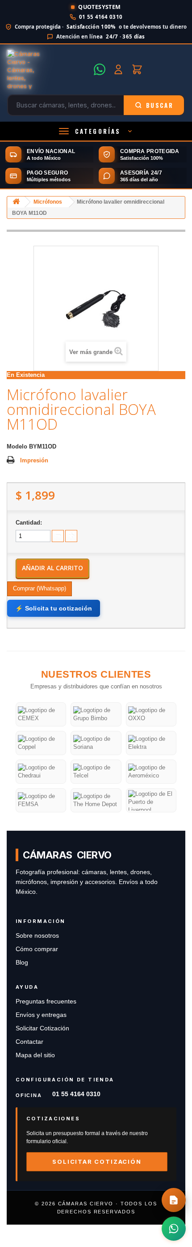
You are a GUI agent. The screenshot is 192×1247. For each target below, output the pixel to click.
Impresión (34, 460)
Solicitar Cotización (42, 1028)
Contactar (29, 1041)
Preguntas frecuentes (46, 1001)
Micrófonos (47, 202)
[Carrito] (137, 69)
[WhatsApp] (99, 69)
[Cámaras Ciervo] (47, 69)
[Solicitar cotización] (174, 1200)
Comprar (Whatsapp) (39, 588)
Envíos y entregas (41, 1015)
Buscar (159, 105)
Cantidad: (29, 522)
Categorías (98, 131)
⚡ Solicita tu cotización (53, 608)
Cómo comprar (37, 949)
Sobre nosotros (37, 935)
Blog (22, 962)
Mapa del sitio (35, 1055)
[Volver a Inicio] (16, 202)
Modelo (17, 446)
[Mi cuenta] (118, 69)
